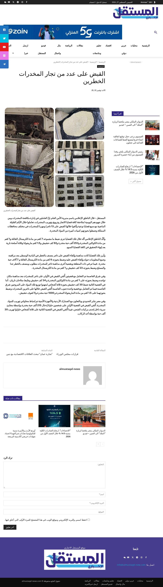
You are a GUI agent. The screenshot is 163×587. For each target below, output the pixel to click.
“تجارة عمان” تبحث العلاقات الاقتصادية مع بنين (29, 354)
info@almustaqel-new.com (131, 564)
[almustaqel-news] (92, 375)
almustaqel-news (69, 368)
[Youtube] (9, 2)
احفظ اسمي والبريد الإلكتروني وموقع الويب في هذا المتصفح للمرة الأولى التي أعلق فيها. (46, 519)
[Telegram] (18, 2)
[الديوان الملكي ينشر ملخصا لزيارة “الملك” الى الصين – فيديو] (89, 416)
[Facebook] (26, 2)
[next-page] (98, 444)
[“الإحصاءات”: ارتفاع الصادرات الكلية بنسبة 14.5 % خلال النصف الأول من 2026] (54, 416)
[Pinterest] (70, 98)
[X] (13, 2)
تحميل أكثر (136, 181)
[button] (155, 32)
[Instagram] (22, 2)
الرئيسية (102, 61)
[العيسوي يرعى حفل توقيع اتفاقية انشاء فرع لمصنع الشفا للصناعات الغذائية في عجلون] (152, 140)
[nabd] (5, 2)
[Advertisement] (135, 84)
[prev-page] (102, 444)
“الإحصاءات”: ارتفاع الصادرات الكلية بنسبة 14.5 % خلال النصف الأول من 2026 (55, 433)
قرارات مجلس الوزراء (67, 354)
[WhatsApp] (62, 98)
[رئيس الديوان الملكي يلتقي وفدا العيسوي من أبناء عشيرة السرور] (152, 155)
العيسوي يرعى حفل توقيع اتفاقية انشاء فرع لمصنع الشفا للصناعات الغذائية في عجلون (128, 139)
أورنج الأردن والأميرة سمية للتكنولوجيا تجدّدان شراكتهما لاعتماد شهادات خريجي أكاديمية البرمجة (20, 433)
